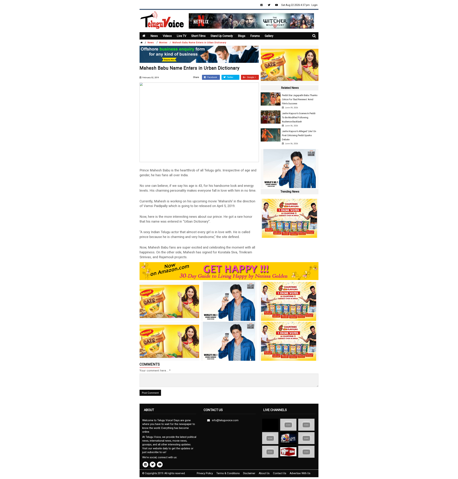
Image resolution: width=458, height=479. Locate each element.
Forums (255, 36)
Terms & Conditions (228, 473)
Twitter (229, 77)
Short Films (198, 36)
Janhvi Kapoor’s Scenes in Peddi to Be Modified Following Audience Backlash (298, 117)
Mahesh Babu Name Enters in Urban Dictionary (199, 42)
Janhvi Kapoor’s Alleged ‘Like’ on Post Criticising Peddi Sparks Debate (299, 135)
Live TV (181, 36)
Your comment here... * (155, 370)
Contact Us (279, 473)
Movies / (165, 42)
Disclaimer (249, 473)
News (154, 36)
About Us (264, 473)
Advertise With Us (300, 473)
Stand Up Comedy (222, 36)
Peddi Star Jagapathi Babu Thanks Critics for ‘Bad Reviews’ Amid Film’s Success (299, 99)
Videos (167, 36)
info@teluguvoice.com (224, 420)
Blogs (241, 36)
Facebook (212, 77)
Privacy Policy (205, 473)
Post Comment (150, 392)
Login (314, 5)
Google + (251, 77)
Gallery (269, 36)
